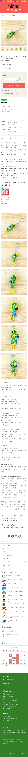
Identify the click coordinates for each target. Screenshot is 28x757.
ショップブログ (7, 720)
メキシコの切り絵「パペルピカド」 (16, 587)
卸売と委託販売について (10, 718)
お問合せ (5, 723)
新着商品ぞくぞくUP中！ (13, 575)
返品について (6, 90)
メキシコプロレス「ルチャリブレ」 (16, 603)
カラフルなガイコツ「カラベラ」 (15, 595)
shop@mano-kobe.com (15, 739)
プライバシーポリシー (9, 706)
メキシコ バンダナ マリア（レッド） (5, 199)
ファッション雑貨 (10, 15)
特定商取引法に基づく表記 (9, 93)
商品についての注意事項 (9, 173)
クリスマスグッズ (11, 583)
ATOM (8, 708)
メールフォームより (10, 509)
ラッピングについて (9, 702)
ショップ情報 (7, 716)
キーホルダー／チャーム (8, 16)
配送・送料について (8, 460)
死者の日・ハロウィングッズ (14, 579)
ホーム (2, 15)
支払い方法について (9, 694)
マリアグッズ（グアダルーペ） (14, 591)
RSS (4, 708)
